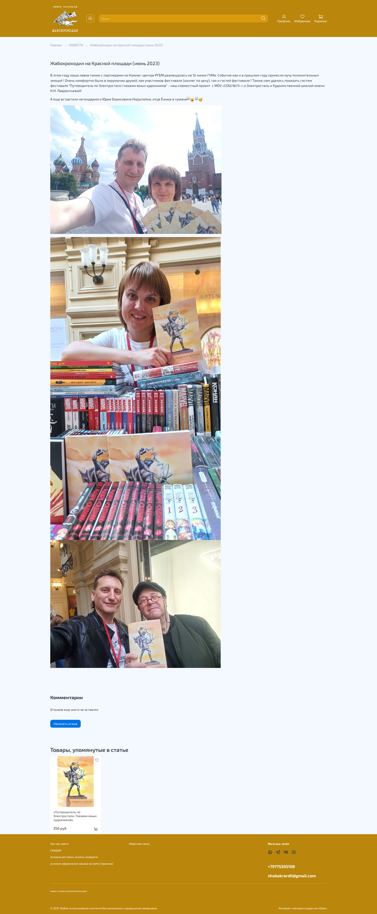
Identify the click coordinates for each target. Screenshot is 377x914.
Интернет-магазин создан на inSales (303, 908)
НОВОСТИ (76, 45)
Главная (56, 45)
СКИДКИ (55, 850)
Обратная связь (139, 843)
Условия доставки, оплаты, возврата (74, 857)
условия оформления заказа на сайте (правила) (81, 863)
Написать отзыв (65, 723)
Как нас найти (59, 843)
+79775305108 (281, 866)
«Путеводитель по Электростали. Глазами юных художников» (75, 816)
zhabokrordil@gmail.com (292, 875)
